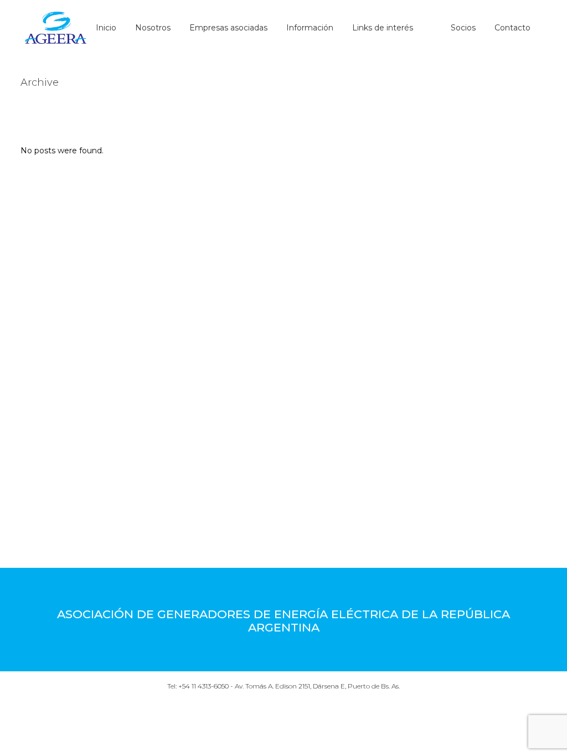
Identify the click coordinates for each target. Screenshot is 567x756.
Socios (463, 28)
